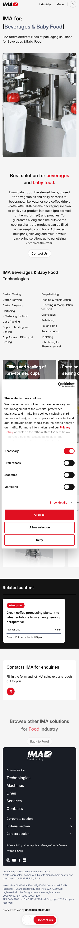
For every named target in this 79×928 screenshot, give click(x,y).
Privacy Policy (14, 845)
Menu (60, 4)
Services (14, 801)
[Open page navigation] (27, 920)
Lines (11, 793)
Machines (15, 785)
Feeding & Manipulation (56, 299)
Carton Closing (12, 294)
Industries (45, 4)
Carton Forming (12, 299)
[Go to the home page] (10, 4)
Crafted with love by (26, 910)
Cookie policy (31, 845)
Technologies (18, 777)
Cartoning (9, 311)
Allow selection (39, 527)
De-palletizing (50, 294)
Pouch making (50, 331)
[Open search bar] (73, 4)
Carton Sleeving (13, 305)
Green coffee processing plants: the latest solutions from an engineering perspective (33, 617)
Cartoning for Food (16, 316)
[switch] (69, 463)
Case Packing (11, 321)
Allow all (39, 514)
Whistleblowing (15, 850)
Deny (39, 540)
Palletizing (47, 320)
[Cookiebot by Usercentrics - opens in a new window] (58, 384)
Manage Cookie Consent (54, 845)
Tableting (47, 337)
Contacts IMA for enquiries (33, 667)
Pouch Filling (49, 325)
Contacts (15, 808)
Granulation (48, 314)
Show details (58, 502)
